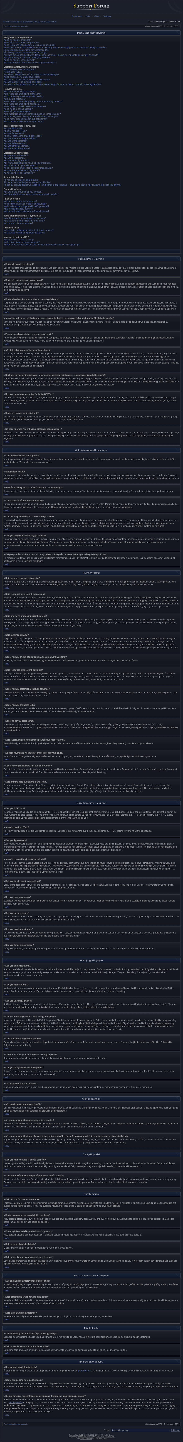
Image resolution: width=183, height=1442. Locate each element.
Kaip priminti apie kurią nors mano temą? (24, 121)
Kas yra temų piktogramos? (17, 148)
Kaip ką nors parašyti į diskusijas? (20, 91)
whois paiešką (16, 1402)
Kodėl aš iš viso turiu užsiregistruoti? (21, 42)
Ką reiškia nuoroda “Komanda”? (19, 173)
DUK (88, 16)
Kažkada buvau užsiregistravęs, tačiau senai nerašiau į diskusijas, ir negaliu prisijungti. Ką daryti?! (51, 55)
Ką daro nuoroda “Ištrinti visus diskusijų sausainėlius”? (30, 62)
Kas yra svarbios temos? (16, 141)
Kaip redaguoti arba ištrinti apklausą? (22, 104)
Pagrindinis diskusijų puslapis (16, 26)
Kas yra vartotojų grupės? (16, 160)
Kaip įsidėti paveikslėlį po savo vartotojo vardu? (27, 79)
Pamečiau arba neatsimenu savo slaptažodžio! (26, 50)
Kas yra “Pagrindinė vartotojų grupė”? (22, 170)
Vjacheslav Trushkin (85, 1437)
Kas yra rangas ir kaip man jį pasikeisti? (23, 82)
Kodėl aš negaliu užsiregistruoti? (20, 60)
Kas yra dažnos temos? (15, 143)
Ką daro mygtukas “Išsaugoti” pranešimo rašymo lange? (31, 116)
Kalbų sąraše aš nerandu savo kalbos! (22, 77)
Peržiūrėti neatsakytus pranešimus (18, 22)
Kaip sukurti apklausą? (15, 99)
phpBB (80, 1435)
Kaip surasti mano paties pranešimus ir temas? (26, 211)
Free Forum (100, 1437)
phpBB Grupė (84, 1370)
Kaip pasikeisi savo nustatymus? (19, 69)
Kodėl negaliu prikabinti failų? (18, 109)
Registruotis (77, 16)
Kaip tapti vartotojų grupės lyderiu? (21, 165)
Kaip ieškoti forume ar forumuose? (20, 201)
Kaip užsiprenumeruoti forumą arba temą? (24, 221)
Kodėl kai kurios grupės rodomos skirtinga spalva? (28, 168)
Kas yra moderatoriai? (14, 158)
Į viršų (6, 274)
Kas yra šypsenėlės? (14, 133)
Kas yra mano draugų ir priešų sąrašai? (23, 192)
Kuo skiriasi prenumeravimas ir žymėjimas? (25, 218)
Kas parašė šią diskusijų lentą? (19, 239)
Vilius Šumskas (86, 1439)
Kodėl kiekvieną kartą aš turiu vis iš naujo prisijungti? (29, 45)
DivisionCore (110, 1437)
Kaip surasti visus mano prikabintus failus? (24, 232)
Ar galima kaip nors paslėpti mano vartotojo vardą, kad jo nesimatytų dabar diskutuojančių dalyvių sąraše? (55, 47)
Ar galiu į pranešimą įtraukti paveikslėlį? (23, 136)
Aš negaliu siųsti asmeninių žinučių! (21, 180)
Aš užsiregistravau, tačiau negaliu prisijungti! (25, 52)
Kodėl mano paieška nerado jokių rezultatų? (25, 204)
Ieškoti (96, 16)
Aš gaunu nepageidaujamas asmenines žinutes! (27, 182)
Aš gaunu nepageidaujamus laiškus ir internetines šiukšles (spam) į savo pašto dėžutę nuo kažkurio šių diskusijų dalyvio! (62, 185)
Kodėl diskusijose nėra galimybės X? (22, 242)
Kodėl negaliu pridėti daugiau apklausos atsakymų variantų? (33, 101)
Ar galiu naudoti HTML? (15, 131)
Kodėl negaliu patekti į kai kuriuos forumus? (25, 106)
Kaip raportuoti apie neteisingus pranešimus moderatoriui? (32, 114)
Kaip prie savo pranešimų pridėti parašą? (24, 96)
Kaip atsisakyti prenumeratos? (18, 223)
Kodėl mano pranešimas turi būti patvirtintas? (26, 119)
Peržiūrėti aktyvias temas (45, 22)
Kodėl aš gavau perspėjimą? (18, 111)
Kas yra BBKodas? (13, 128)
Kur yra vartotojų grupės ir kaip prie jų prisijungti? (27, 163)
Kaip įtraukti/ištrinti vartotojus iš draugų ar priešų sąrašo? (31, 194)
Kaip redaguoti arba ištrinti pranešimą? (22, 94)
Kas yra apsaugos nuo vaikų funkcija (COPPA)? (27, 57)
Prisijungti (107, 16)
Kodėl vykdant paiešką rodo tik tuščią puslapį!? (26, 206)
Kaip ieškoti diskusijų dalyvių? (18, 209)
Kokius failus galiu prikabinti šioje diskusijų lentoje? (29, 230)
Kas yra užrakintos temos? (16, 146)
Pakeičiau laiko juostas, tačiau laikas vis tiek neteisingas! (31, 74)
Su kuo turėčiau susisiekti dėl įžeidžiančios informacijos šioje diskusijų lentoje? (42, 244)
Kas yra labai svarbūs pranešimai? (20, 138)
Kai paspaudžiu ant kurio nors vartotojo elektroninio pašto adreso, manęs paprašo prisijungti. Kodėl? (52, 84)
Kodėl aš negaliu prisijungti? (17, 40)
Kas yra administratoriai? (16, 155)
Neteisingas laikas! (13, 72)
